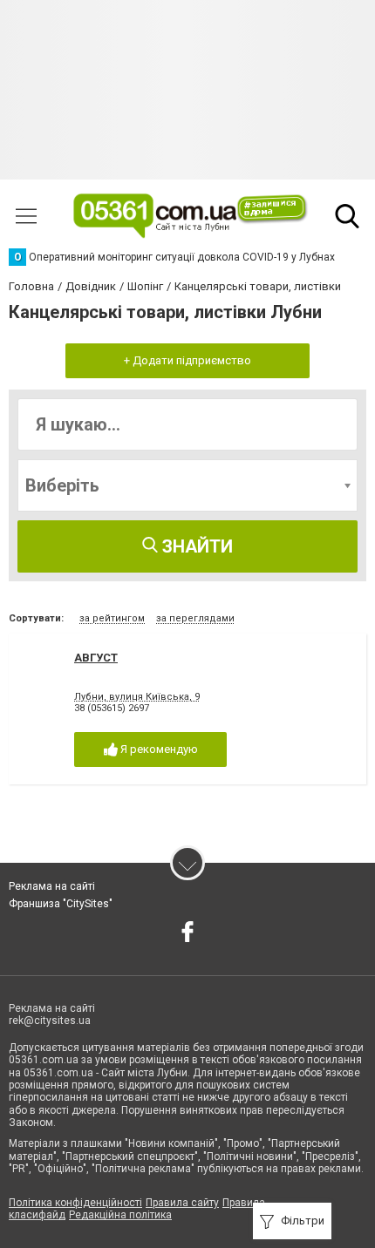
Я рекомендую (158, 749)
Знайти (195, 546)
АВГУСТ (96, 657)
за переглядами (195, 618)
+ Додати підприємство (187, 360)
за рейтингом (112, 618)
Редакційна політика (120, 1215)
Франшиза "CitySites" (60, 904)
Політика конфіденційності (75, 1203)
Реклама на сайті (52, 886)
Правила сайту (182, 1203)
